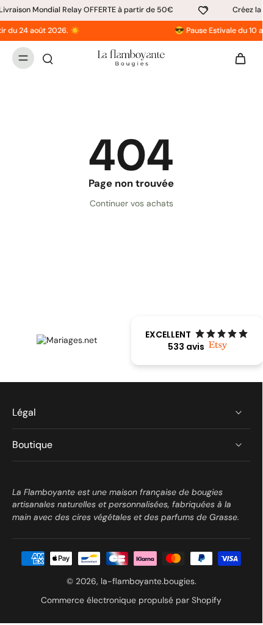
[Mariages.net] (67, 340)
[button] (197, 340)
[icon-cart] (236, 58)
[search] (47, 58)
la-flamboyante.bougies (148, 581)
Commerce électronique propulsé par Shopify (131, 599)
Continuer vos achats (131, 203)
